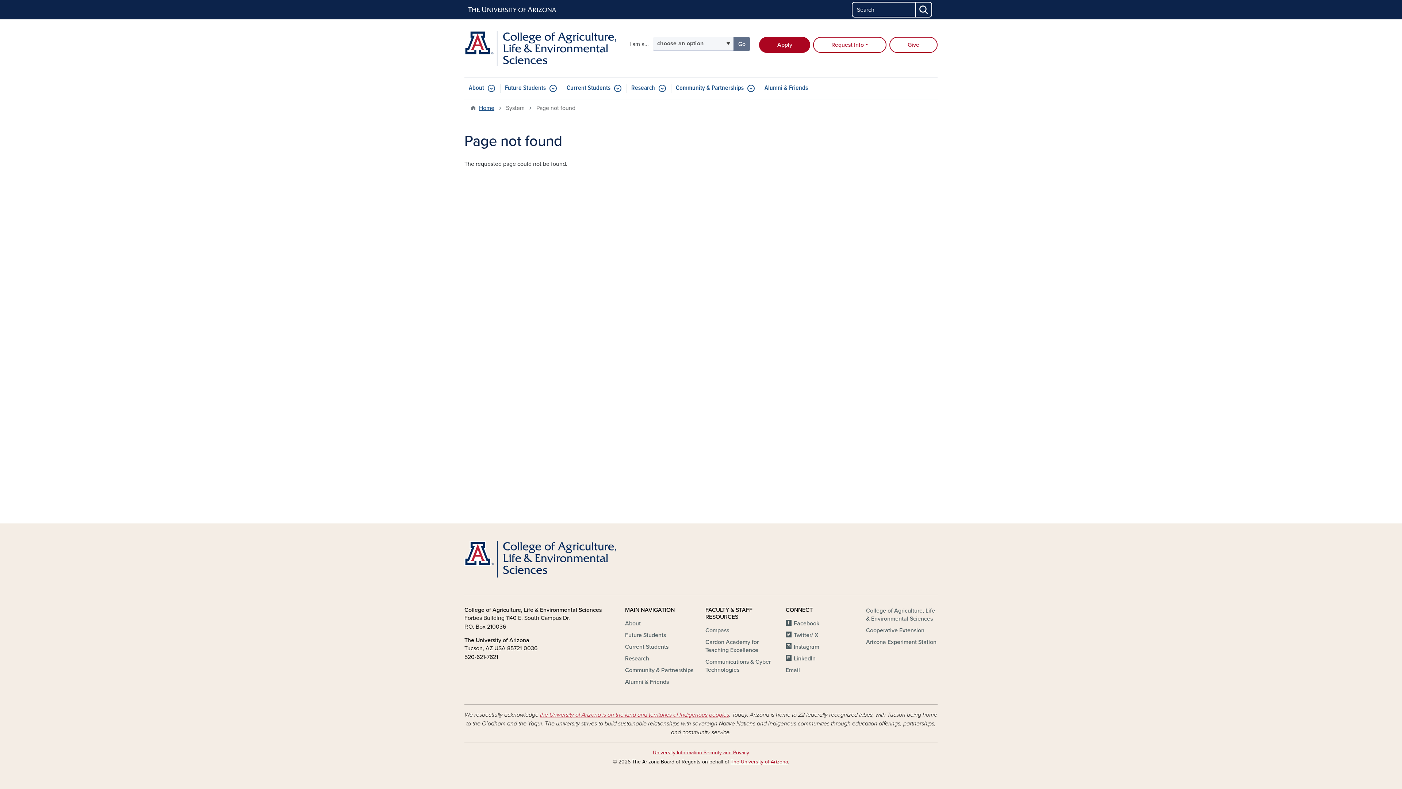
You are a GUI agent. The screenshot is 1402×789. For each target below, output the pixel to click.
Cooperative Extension (895, 630)
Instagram (806, 647)
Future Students (525, 88)
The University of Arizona (759, 762)
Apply (784, 45)
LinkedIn (805, 658)
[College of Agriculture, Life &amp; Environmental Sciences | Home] (540, 48)
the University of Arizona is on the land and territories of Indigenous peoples (634, 715)
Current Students (588, 88)
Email (793, 670)
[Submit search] (924, 10)
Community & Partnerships (710, 88)
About (476, 88)
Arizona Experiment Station (901, 642)
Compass (717, 630)
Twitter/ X (806, 635)
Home (486, 108)
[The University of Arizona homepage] (512, 10)
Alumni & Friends (786, 88)
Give (913, 45)
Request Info (847, 45)
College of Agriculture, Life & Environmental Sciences (900, 614)
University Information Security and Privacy (701, 753)
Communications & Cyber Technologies (738, 666)
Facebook (806, 623)
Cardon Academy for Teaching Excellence (732, 646)
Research (643, 88)
